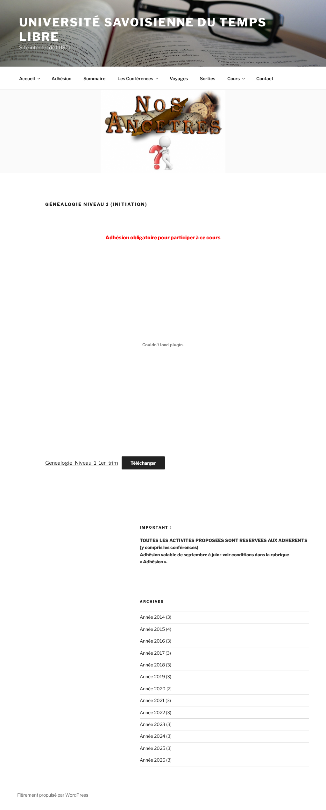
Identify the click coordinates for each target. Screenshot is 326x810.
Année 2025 (152, 748)
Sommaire (94, 78)
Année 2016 (152, 641)
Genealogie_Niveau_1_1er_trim (81, 463)
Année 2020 (153, 688)
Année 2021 (152, 700)
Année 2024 (152, 736)
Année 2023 (152, 724)
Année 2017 (152, 653)
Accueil (27, 78)
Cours (233, 78)
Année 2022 (152, 712)
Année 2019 (152, 676)
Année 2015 (152, 629)
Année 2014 (152, 617)
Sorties (207, 78)
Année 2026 (152, 760)
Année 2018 (152, 664)
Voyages (179, 78)
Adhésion (61, 78)
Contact (264, 78)
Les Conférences (135, 78)
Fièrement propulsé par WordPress (52, 795)
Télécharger (143, 463)
